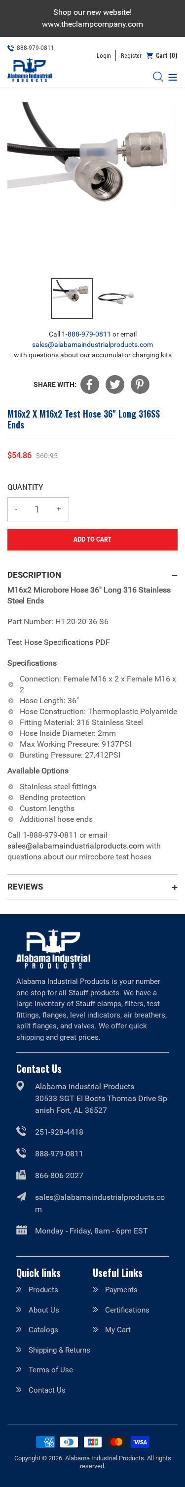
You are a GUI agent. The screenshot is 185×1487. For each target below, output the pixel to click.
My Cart (118, 1329)
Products (43, 1289)
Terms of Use (51, 1369)
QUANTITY (25, 487)
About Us (44, 1310)
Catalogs (43, 1329)
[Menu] (170, 76)
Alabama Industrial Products (104, 1458)
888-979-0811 (59, 1153)
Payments (121, 1289)
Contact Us (47, 1390)
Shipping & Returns (59, 1350)
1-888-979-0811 (86, 334)
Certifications (127, 1310)
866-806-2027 (59, 1175)
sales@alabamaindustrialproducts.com (92, 344)
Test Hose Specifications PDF (58, 642)
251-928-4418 (59, 1132)
